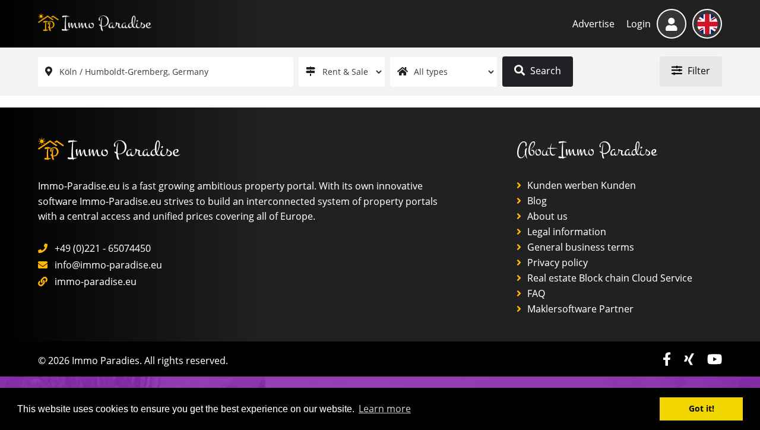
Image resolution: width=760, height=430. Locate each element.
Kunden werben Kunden (580, 185)
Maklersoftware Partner (579, 308)
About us (546, 216)
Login (638, 23)
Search (544, 70)
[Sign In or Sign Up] (671, 24)
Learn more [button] (385, 408)
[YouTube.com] (714, 359)
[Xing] (691, 359)
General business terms (579, 247)
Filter (697, 70)
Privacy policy (556, 262)
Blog (536, 200)
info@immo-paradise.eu (108, 264)
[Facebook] (668, 359)
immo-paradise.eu (96, 281)
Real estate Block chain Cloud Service (608, 277)
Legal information (565, 231)
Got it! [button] (701, 408)
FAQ (535, 293)
